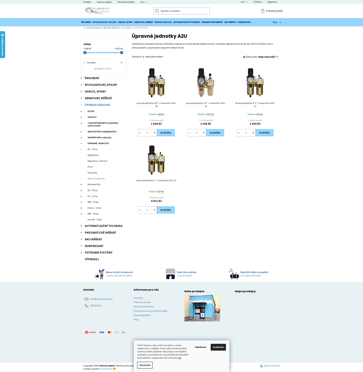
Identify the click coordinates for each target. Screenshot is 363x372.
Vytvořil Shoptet (272, 365)
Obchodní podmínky (126, 2)
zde (179, 357)
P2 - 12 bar (93, 196)
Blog (136, 319)
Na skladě (104, 62)
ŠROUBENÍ (92, 78)
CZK (243, 2)
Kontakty (87, 2)
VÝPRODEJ (92, 259)
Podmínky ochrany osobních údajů (150, 311)
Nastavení (145, 365)
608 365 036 (95, 305)
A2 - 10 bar (93, 149)
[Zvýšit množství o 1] (154, 132)
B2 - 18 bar (93, 190)
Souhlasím (218, 347)
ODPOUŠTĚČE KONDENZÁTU (102, 131)
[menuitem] (86, 22)
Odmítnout (200, 347)
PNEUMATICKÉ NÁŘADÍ (100, 233)
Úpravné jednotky (96, 178)
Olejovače (92, 172)
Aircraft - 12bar (95, 219)
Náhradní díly (94, 184)
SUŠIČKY (92, 117)
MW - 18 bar (93, 213)
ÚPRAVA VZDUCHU (97, 105)
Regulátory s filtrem (97, 161)
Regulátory (93, 155)
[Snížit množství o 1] (140, 132)
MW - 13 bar (93, 202)
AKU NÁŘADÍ (93, 239)
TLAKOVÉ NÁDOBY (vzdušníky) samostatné (103, 124)
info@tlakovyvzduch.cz (101, 299)
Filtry (90, 166)
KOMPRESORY (94, 246)
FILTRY (91, 111)
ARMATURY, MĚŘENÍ (98, 98)
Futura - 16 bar (95, 208)
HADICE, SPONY (95, 92)
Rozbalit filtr (102, 68)
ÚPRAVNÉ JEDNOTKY (98, 143)
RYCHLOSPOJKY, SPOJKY (101, 85)
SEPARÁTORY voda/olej (99, 137)
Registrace (272, 2)
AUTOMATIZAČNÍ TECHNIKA (104, 226)
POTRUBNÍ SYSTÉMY (98, 253)
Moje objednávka (142, 315)
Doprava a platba (104, 2)
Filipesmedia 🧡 (108, 368)
